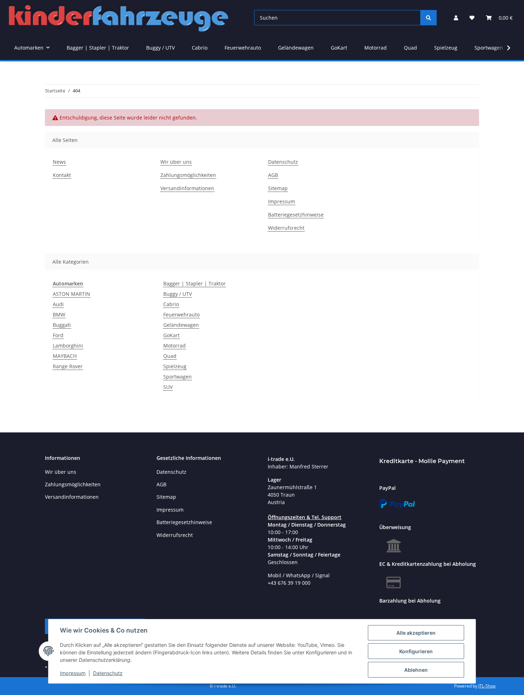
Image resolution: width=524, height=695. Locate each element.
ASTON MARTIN (71, 293)
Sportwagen (177, 376)
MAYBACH (65, 355)
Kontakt (62, 175)
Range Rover (68, 366)
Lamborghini (68, 345)
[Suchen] (428, 17)
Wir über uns (176, 161)
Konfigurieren (416, 651)
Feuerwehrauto (181, 314)
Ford (58, 335)
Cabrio (171, 304)
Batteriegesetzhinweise (296, 214)
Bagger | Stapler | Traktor (194, 283)
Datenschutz (108, 673)
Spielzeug (174, 366)
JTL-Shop (486, 686)
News (59, 161)
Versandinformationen (187, 188)
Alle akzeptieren (416, 633)
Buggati (62, 324)
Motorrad (174, 345)
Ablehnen (416, 670)
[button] (456, 17)
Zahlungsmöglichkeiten (188, 175)
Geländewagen (181, 324)
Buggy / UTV (177, 293)
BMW (59, 314)
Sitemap (278, 188)
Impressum (73, 673)
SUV (168, 387)
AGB (273, 175)
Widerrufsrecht (286, 227)
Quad (169, 355)
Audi (58, 304)
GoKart (171, 335)
